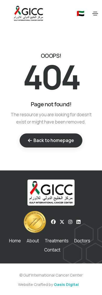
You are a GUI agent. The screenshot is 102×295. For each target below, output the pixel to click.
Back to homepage (53, 140)
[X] (62, 222)
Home (15, 241)
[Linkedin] (78, 222)
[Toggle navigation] (95, 13)
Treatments (57, 241)
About (33, 241)
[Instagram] (70, 222)
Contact (52, 250)
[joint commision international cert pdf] (35, 222)
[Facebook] (53, 222)
